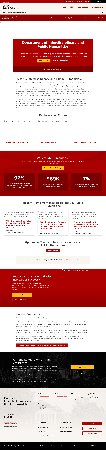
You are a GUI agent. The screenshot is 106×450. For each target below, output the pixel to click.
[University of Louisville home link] (6, 1)
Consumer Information (73, 446)
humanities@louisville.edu (62, 396)
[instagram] (8, 417)
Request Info (92, 433)
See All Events (53, 250)
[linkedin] (11, 417)
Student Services (66, 427)
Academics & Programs (46, 436)
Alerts (61, 446)
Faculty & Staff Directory (54, 69)
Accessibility (39, 446)
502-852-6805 (44, 396)
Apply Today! (22, 295)
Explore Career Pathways (53, 168)
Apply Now (82, 367)
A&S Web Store (65, 431)
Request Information (60, 60)
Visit (92, 423)
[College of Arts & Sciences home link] (10, 424)
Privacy (86, 446)
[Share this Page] (102, 12)
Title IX (93, 446)
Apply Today (43, 60)
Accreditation (51, 446)
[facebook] (4, 417)
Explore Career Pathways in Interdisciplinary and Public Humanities (42, 345)
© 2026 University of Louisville (14, 446)
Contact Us (41, 431)
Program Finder (65, 422)
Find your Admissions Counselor (82, 372)
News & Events (43, 427)
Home (4, 12)
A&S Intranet (42, 422)
